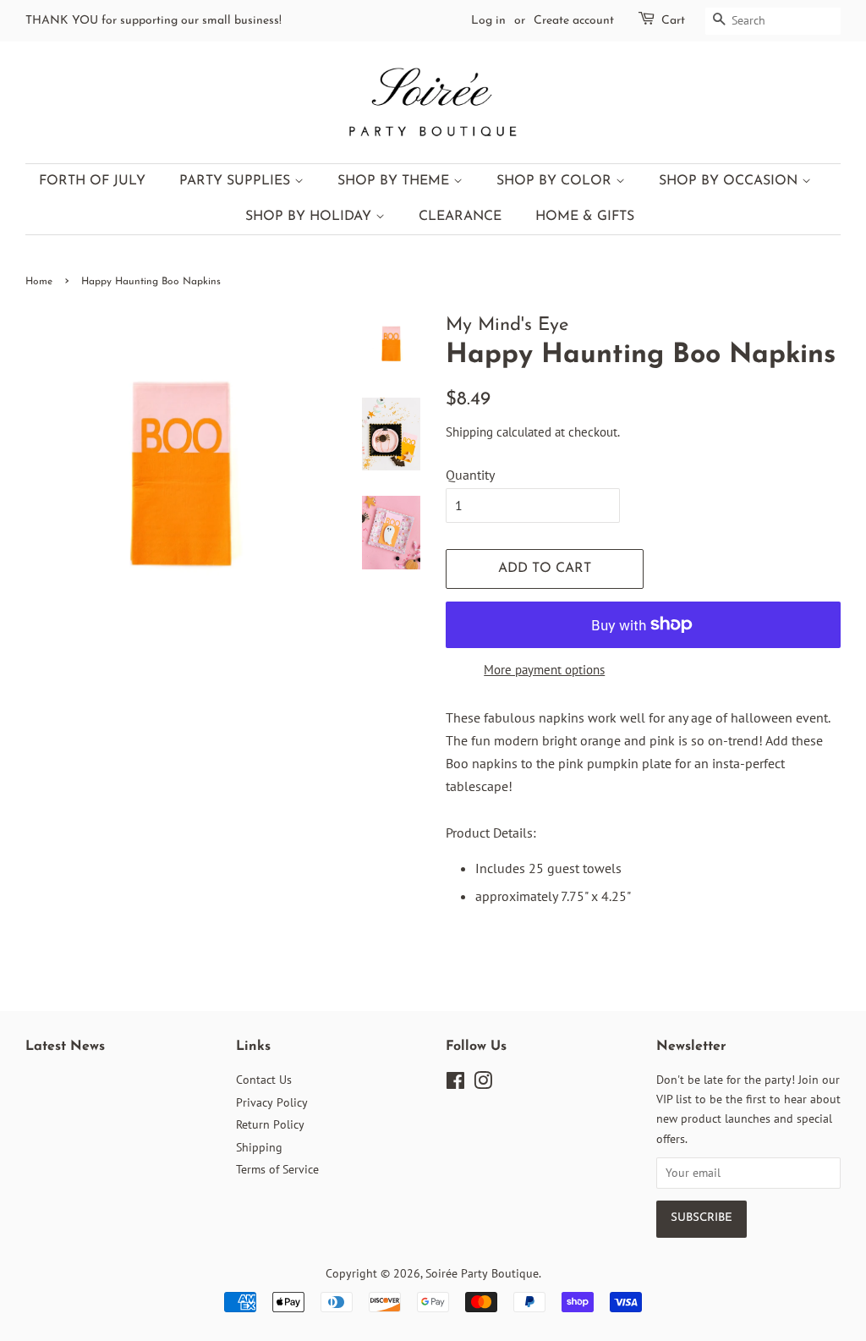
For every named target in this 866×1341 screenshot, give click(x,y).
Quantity (470, 474)
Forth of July (92, 181)
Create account (574, 20)
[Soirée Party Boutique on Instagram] (483, 1083)
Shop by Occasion (730, 181)
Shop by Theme (395, 181)
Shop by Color (556, 181)
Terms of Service (277, 1169)
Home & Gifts (584, 216)
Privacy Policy (272, 1102)
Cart (673, 20)
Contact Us (264, 1079)
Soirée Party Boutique (482, 1273)
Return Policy (270, 1124)
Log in (488, 20)
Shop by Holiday (310, 216)
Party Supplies (236, 181)
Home (38, 282)
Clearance (460, 216)
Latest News (65, 1046)
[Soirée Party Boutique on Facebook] (455, 1083)
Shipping (469, 432)
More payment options (544, 670)
